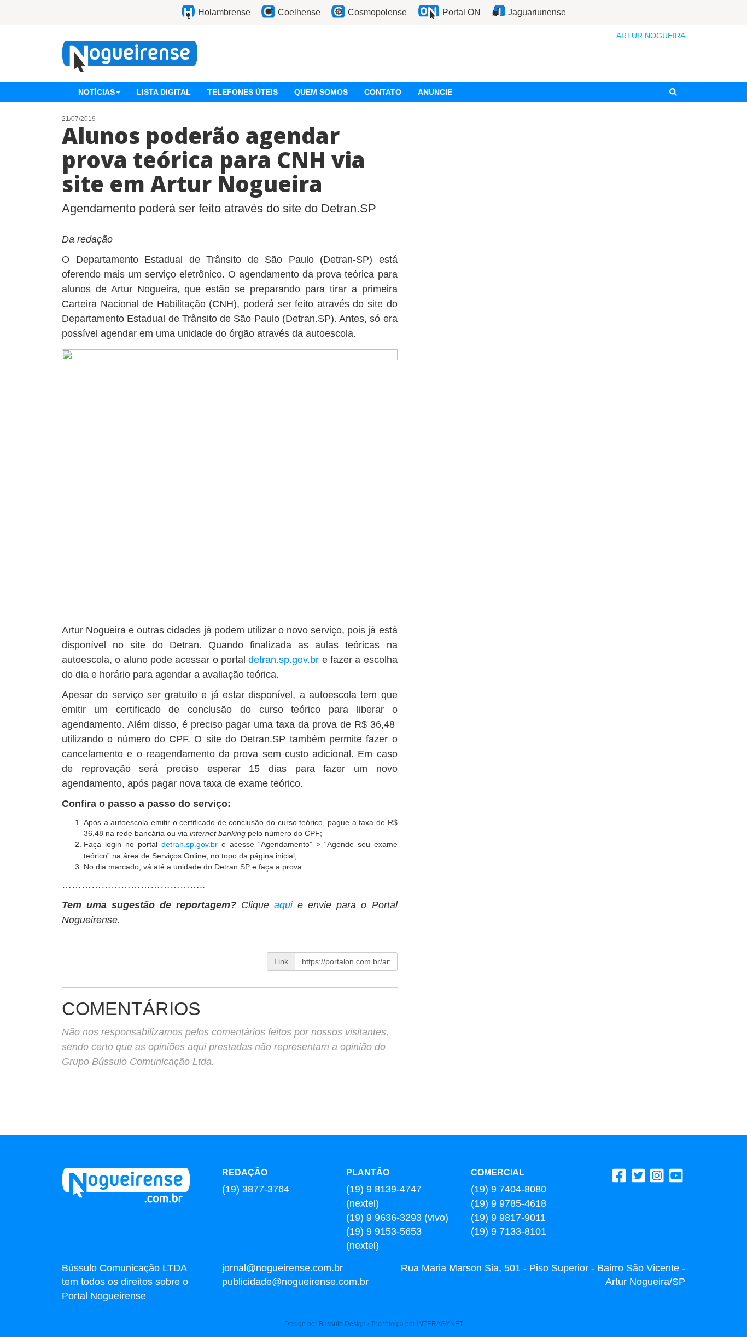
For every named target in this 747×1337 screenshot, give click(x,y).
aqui (285, 905)
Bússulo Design (342, 1324)
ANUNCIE (435, 92)
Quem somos (321, 92)
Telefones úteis (242, 92)
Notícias (96, 92)
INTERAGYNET (440, 1324)
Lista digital (164, 92)
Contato (382, 92)
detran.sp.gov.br (283, 659)
